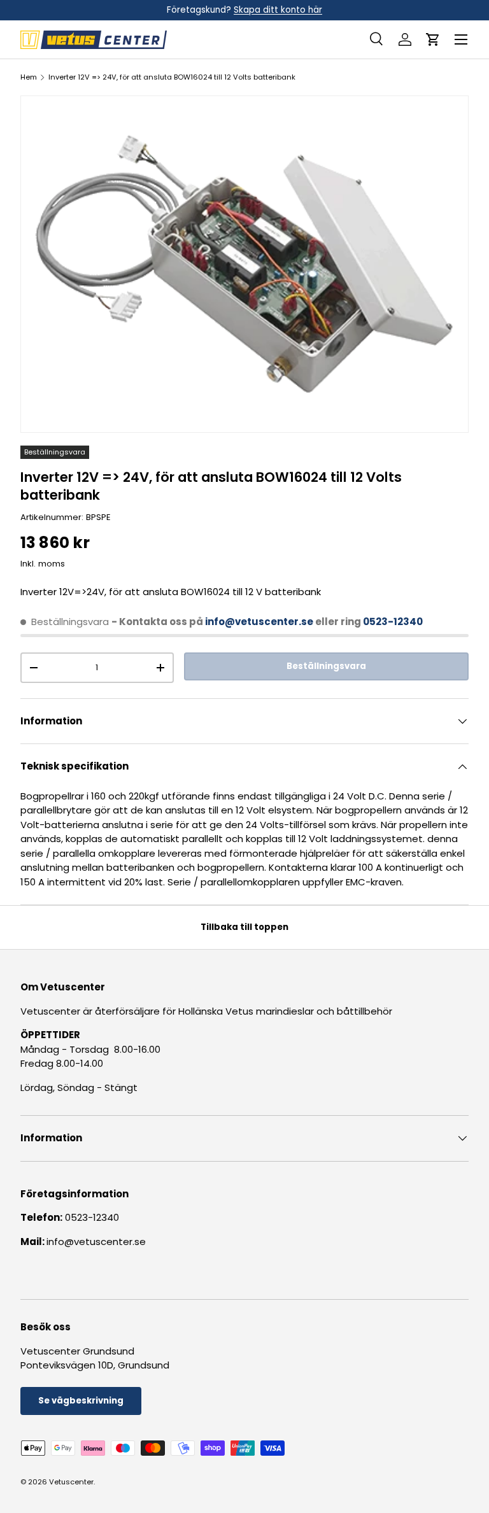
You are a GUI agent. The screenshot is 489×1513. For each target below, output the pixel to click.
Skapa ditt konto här (278, 10)
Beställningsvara (326, 666)
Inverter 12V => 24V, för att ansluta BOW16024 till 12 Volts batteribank (171, 77)
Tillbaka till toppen (244, 927)
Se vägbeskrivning (81, 1401)
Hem (28, 77)
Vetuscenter (71, 1482)
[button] (433, 39)
